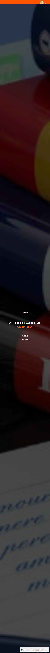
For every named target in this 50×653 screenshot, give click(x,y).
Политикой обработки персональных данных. (35, 650)
